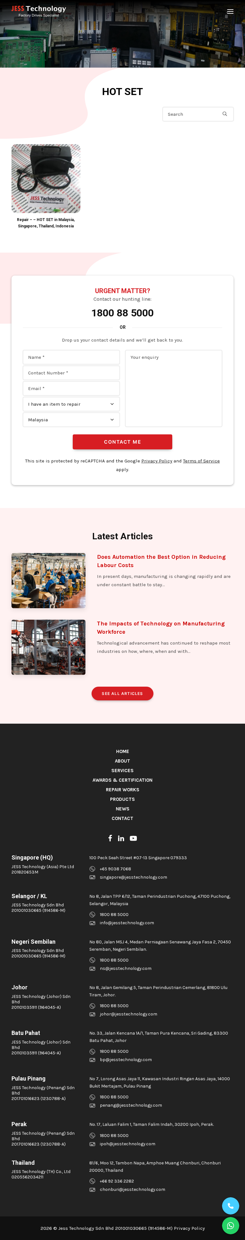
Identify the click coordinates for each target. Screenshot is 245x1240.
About (122, 761)
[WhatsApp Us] (230, 1225)
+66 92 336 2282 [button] (117, 1181)
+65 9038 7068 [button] (115, 869)
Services (122, 770)
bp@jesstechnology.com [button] (126, 1059)
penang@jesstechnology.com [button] (131, 1105)
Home (122, 751)
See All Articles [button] (122, 693)
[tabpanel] (45, 187)
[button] (230, 11)
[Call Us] (230, 1205)
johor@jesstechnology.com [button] (128, 1014)
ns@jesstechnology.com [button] (126, 968)
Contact (122, 818)
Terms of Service (201, 461)
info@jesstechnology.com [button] (127, 923)
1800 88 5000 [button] (114, 914)
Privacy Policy (156, 461)
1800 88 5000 (122, 313)
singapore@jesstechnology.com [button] (133, 877)
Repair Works (122, 790)
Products (122, 799)
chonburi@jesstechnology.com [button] (132, 1189)
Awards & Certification (122, 780)
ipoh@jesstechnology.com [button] (127, 1144)
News (123, 809)
